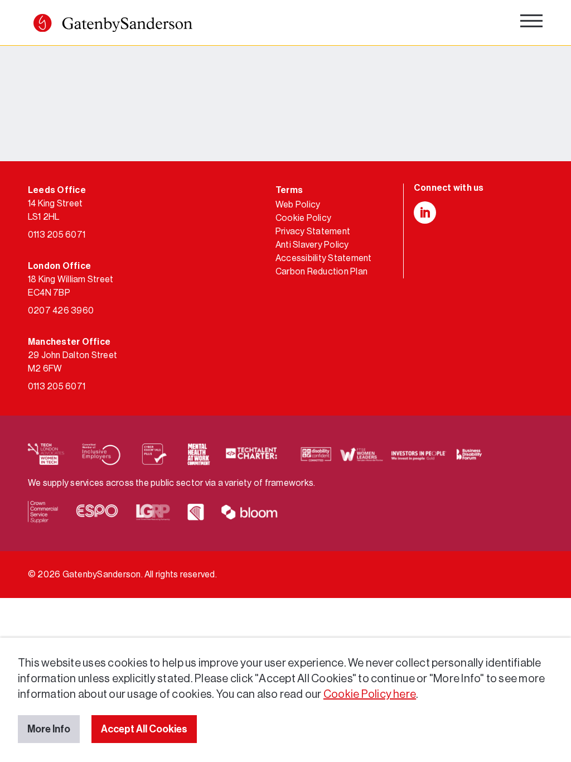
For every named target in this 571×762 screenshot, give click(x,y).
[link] (112, 25)
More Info (48, 729)
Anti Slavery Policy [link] (312, 244)
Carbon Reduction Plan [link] (321, 271)
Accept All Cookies (144, 729)
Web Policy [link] (297, 204)
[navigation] (531, 24)
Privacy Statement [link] (312, 231)
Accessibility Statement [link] (323, 258)
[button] (42, 23)
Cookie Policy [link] (303, 218)
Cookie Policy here (369, 694)
